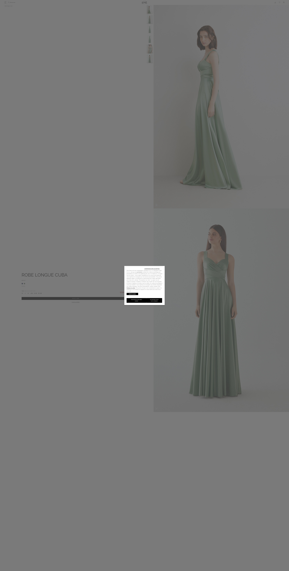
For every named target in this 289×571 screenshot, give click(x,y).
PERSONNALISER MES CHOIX (136, 300)
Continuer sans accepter (152, 268)
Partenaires (132, 293)
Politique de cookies (131, 288)
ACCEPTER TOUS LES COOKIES (154, 300)
